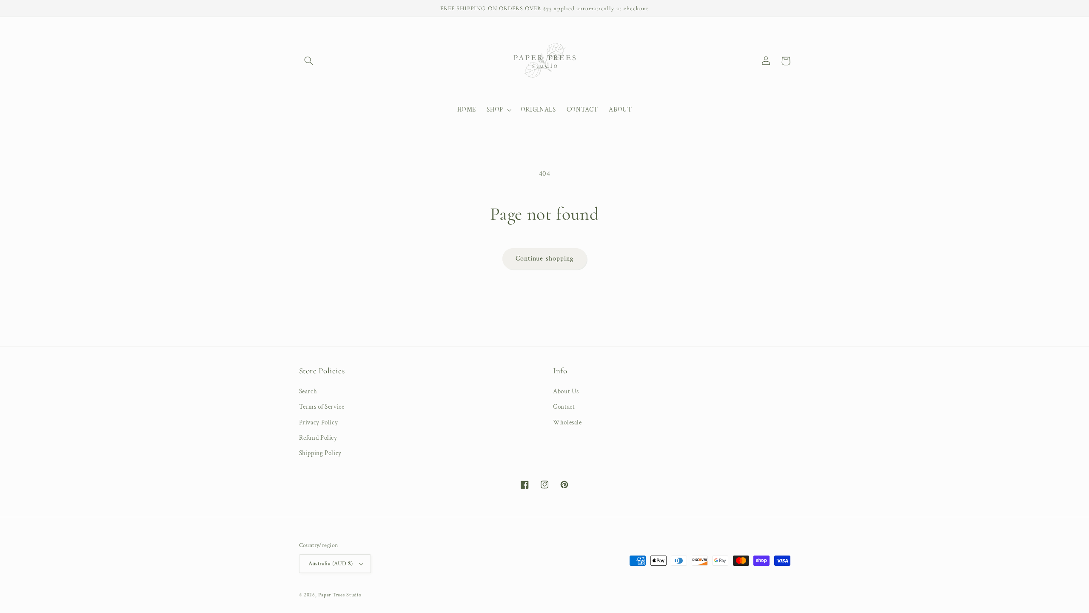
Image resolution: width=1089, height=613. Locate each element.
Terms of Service (322, 407)
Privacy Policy (318, 422)
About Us (566, 391)
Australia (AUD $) (330, 563)
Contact (564, 407)
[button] (309, 61)
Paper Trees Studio (339, 595)
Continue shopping (544, 258)
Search (308, 391)
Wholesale (567, 422)
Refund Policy (318, 438)
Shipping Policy (320, 453)
